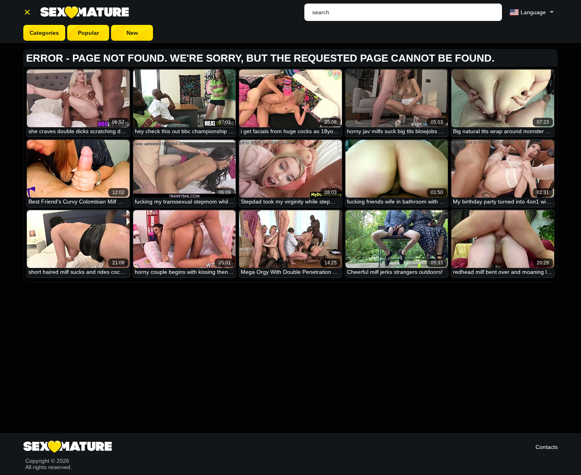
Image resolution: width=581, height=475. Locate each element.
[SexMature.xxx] (84, 12)
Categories (44, 33)
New (132, 33)
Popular (88, 33)
